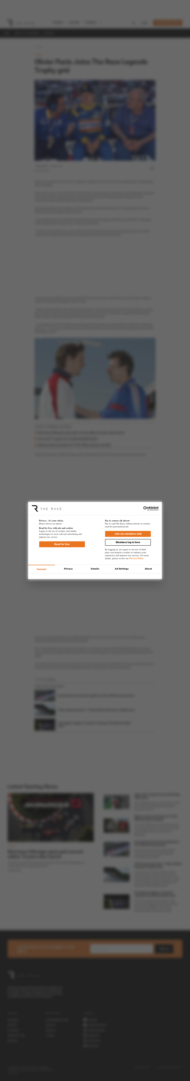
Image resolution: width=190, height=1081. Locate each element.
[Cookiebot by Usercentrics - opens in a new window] (146, 508)
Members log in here (128, 542)
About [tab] (148, 568)
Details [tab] (95, 568)
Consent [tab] (42, 569)
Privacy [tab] (68, 568)
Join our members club (128, 533)
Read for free (62, 544)
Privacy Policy (136, 558)
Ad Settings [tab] (122, 568)
